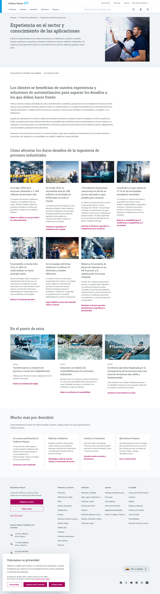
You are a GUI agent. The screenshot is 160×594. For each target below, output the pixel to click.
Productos (61, 493)
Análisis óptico (63, 524)
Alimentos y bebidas (88, 493)
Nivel (59, 502)
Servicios (61, 546)
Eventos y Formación (136, 511)
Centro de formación (112, 506)
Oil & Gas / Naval (87, 502)
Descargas (117, 3)
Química (84, 511)
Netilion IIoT (62, 528)
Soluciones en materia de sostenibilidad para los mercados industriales (76, 372)
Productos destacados (66, 537)
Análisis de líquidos (65, 506)
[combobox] (142, 3)
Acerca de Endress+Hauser (139, 493)
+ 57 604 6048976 (22, 543)
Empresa (13, 18)
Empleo (131, 502)
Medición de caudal (65, 498)
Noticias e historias (136, 506)
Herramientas (105, 3)
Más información (16, 516)
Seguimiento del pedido (114, 511)
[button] (25, 73)
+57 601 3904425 (21, 534)
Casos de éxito (134, 515)
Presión (60, 515)
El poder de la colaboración (28, 18)
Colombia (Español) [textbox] (141, 3)
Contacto (127, 3)
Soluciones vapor (87, 524)
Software (61, 533)
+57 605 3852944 (21, 552)
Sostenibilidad (134, 519)
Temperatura (62, 511)
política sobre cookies (43, 579)
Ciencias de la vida (88, 506)
